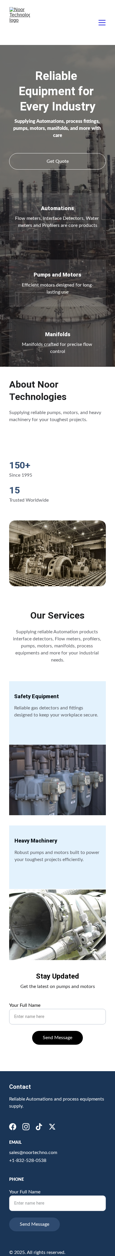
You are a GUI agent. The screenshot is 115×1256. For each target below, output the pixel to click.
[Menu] (102, 22)
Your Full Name (24, 1005)
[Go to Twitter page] (52, 1126)
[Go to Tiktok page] (38, 1126)
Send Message (57, 1037)
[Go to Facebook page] (12, 1126)
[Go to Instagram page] (25, 1126)
